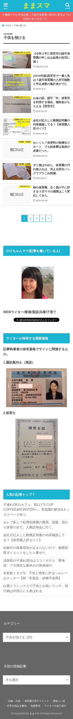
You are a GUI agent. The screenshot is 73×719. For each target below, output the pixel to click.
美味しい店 (59, 701)
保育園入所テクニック (37, 701)
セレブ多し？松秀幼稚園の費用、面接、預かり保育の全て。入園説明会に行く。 (35, 524)
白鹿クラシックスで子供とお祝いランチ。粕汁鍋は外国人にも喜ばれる (35, 588)
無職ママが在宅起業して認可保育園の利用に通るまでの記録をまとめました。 (38, 16)
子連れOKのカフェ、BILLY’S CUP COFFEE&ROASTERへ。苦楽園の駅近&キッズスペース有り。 (36, 509)
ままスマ (36, 5)
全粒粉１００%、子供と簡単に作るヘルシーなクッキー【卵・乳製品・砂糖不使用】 (35, 575)
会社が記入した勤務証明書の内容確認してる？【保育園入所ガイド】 (34, 537)
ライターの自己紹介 (55, 706)
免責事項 (35, 706)
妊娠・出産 (14, 701)
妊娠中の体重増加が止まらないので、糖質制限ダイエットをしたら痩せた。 (35, 550)
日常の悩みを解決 (17, 706)
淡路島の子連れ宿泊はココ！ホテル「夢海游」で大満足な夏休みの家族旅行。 (34, 563)
